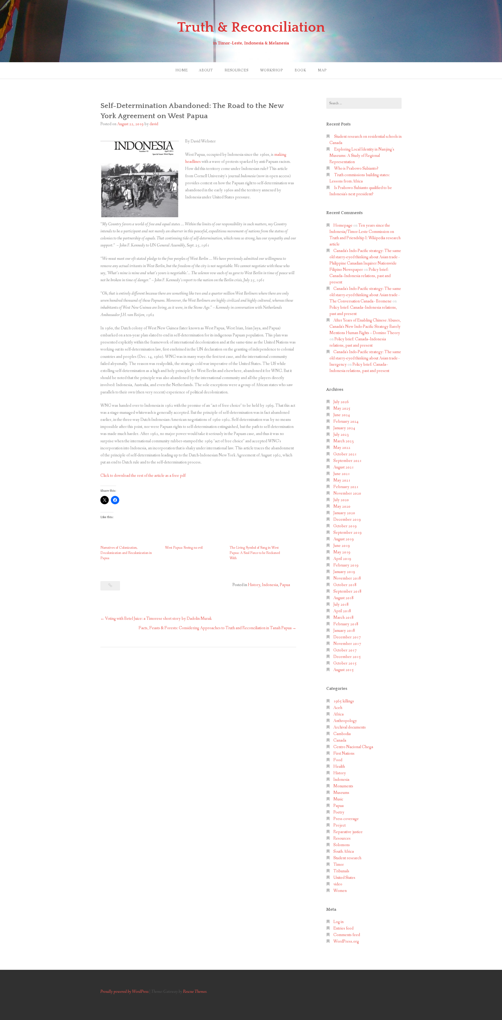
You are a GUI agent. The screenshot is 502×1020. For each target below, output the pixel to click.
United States (344, 877)
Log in (338, 922)
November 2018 (347, 578)
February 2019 (345, 565)
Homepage (342, 225)
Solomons (341, 845)
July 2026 (341, 402)
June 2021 (341, 474)
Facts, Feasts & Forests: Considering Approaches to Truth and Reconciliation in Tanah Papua (215, 628)
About (206, 70)
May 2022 (341, 447)
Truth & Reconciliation (251, 27)
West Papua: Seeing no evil (184, 547)
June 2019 (341, 545)
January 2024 (344, 428)
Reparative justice (348, 832)
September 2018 (347, 591)
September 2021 (347, 460)
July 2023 (341, 434)
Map (322, 70)
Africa (338, 714)
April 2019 (342, 558)
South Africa (343, 851)
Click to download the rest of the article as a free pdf (143, 475)
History (254, 585)
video (337, 884)
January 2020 (344, 513)
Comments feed (346, 935)
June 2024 (341, 415)
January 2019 (344, 572)
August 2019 (343, 539)
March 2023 (343, 441)
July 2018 (341, 604)
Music (338, 799)
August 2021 (343, 467)
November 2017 (347, 643)
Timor (338, 864)
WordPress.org (346, 941)
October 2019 (345, 526)
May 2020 (341, 506)
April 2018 (342, 611)
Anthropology (345, 721)
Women (340, 890)
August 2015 (343, 670)
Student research (347, 858)
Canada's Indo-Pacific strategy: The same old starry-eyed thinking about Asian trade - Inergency (365, 358)
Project (339, 825)
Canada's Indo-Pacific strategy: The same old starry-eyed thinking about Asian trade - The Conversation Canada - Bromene (365, 295)
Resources (236, 70)
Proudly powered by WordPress (124, 991)
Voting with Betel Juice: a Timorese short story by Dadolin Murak (158, 618)
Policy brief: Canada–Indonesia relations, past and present (360, 276)
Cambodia (342, 734)
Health (339, 766)
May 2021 (341, 480)
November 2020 (347, 493)
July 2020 (341, 500)
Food (337, 760)
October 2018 (345, 585)
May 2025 (341, 408)
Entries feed (343, 928)
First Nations (344, 753)
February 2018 (345, 624)
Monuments (343, 786)
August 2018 (343, 598)
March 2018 (343, 617)
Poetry (338, 812)
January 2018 (344, 630)
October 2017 (345, 650)
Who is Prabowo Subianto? (356, 168)
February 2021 (345, 487)
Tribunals (341, 871)
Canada (339, 740)
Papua (285, 585)
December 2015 (347, 657)
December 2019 (347, 519)
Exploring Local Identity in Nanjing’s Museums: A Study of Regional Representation (361, 156)
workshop (271, 70)
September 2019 (347, 532)
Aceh (337, 707)
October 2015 (345, 663)
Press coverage (346, 819)
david (154, 124)
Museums (341, 792)
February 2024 (345, 421)
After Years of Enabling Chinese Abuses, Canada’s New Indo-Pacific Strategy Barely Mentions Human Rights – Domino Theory (365, 327)
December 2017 (347, 637)
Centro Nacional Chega (353, 747)
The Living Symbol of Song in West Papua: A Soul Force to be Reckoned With (255, 552)
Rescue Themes (195, 991)
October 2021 (345, 454)
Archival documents (349, 727)
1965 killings (343, 701)
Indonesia (270, 585)
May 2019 (341, 552)
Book (300, 70)
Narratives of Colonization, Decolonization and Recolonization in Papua (126, 552)
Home (181, 70)
